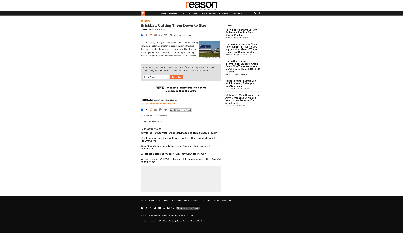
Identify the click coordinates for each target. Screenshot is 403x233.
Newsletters (214, 13)
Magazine (173, 13)
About (143, 200)
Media (224, 200)
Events (165, 200)
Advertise (195, 200)
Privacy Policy (177, 215)
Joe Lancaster (230, 88)
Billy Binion (229, 74)
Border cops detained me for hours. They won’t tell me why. (173, 153)
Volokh (204, 13)
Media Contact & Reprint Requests (155, 115)
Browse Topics (154, 200)
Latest (164, 13)
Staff (173, 200)
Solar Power (154, 103)
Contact (216, 200)
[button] (260, 13)
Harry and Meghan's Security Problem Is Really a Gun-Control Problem (241, 32)
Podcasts (193, 13)
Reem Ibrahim (230, 37)
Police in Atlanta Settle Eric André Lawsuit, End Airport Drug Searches (240, 83)
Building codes (165, 103)
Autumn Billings (231, 54)
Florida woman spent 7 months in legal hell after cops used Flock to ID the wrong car (180, 139)
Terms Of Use (188, 215)
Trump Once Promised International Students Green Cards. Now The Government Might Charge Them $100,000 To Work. (242, 66)
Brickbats (145, 21)
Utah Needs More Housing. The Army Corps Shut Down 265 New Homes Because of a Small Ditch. (242, 99)
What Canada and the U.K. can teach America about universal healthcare (175, 147)
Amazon (232, 200)
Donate (225, 13)
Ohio (174, 103)
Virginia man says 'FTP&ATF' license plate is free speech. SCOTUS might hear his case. (181, 160)
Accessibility (166, 215)
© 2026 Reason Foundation (150, 215)
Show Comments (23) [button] (154, 122)
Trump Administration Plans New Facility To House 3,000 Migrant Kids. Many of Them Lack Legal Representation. (241, 48)
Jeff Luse (228, 105)
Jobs (179, 200)
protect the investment (181, 46)
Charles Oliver (146, 29)
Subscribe (236, 13)
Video (183, 13)
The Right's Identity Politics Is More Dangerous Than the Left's (181, 89)
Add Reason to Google (182, 35)
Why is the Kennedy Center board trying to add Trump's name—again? (180, 132)
